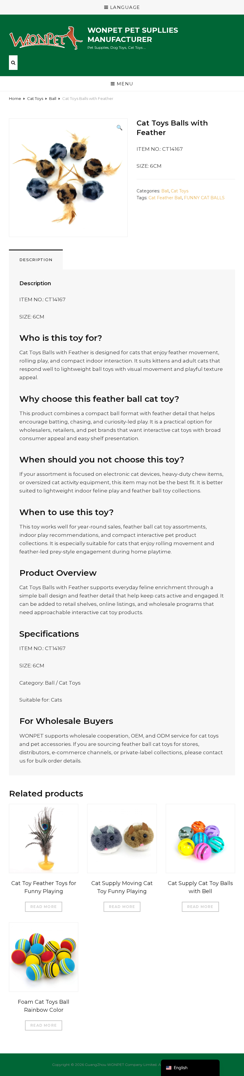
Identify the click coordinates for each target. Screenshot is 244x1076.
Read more (43, 906)
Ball (52, 98)
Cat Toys (35, 98)
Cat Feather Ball (165, 197)
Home (15, 98)
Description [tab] (35, 259)
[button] (119, 127)
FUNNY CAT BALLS (204, 197)
